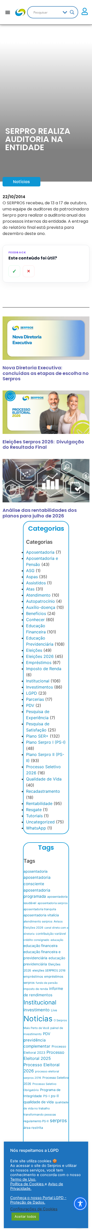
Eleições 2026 (40, 656)
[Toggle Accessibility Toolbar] (80, 1203)
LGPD (31, 693)
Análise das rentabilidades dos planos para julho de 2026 (40, 513)
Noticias (38, 1018)
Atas (30, 588)
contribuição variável (51, 933)
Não (28, 271)
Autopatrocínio (40, 601)
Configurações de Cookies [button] (33, 1209)
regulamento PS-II (36, 1121)
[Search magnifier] (72, 12)
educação (57, 940)
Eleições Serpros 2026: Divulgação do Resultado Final (43, 445)
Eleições (34, 650)
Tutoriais (34, 815)
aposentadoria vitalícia (41, 915)
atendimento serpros (38, 921)
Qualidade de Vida (44, 778)
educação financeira (40, 945)
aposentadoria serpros (53, 903)
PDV (30, 705)
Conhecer (35, 619)
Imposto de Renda (43, 668)
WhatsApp (36, 828)
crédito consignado (36, 940)
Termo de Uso (22, 1179)
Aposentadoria (40, 552)
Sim (14, 271)
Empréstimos (38, 662)
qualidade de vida (39, 1102)
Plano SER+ (37, 736)
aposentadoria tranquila (40, 909)
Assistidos (36, 582)
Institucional (37, 680)
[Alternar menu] (7, 12)
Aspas (32, 576)
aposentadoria (36, 871)
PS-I (46, 1096)
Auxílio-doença (40, 607)
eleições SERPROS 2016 (48, 970)
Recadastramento (43, 791)
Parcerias (35, 699)
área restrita (33, 1128)
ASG (30, 570)
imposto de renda (36, 989)
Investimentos (39, 687)
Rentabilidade (39, 803)
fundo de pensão (46, 983)
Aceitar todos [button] (25, 1216)
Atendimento (38, 595)
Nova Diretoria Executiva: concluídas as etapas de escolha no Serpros (46, 373)
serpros (58, 1120)
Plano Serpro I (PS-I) (46, 742)
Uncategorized (40, 821)
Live (54, 1010)
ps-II (55, 1096)
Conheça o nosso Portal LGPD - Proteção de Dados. (38, 1200)
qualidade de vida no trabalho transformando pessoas (46, 1108)
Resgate (34, 809)
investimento (37, 1009)
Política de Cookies (27, 1184)
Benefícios (36, 613)
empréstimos (33, 976)
